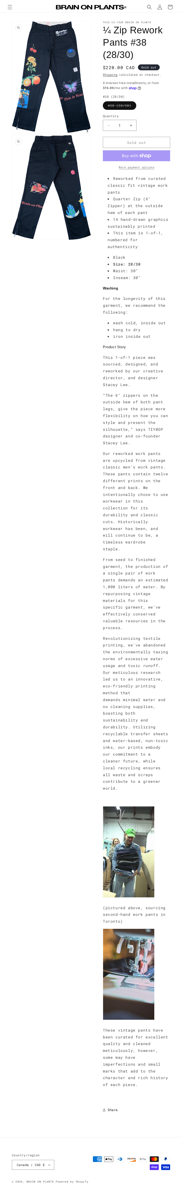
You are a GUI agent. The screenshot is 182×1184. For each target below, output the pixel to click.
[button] (10, 7)
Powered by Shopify (72, 1181)
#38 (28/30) (122, 106)
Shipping (110, 74)
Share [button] (113, 1110)
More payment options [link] (136, 167)
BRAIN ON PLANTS (40, 1181)
